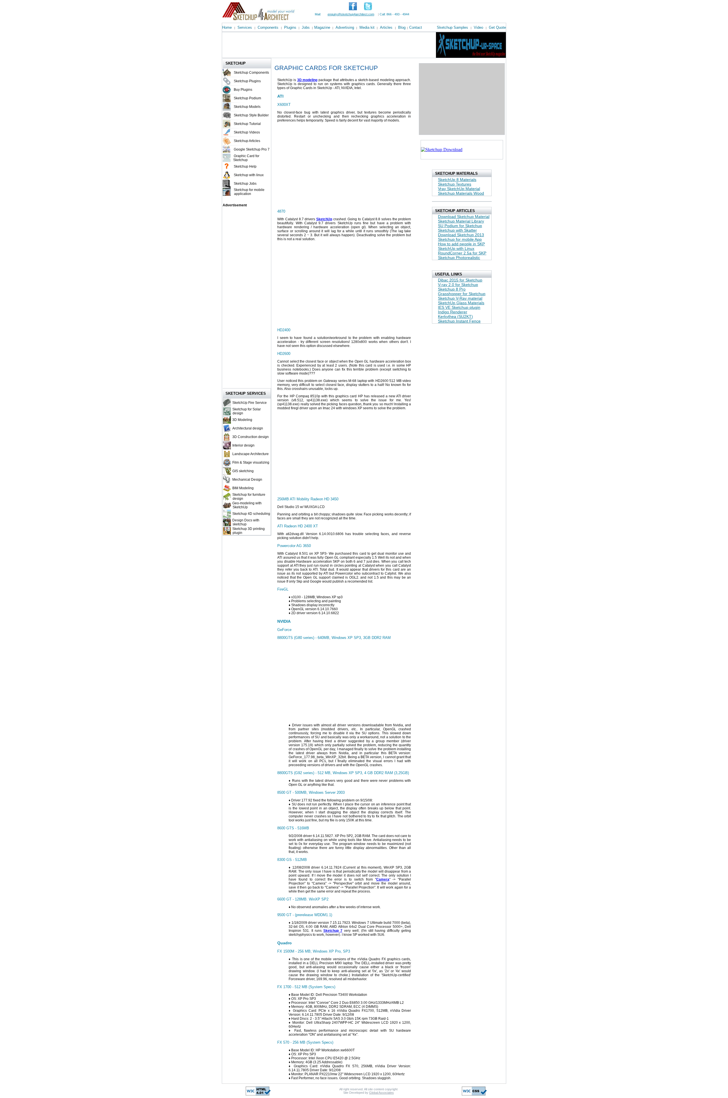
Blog (402, 27)
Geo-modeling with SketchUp (246, 505)
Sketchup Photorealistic (459, 257)
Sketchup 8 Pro (452, 289)
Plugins (290, 27)
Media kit (367, 27)
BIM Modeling (243, 488)
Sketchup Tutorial (247, 124)
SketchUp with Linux (456, 248)
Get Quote (497, 27)
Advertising (345, 27)
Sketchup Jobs (245, 184)
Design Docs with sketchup (245, 522)
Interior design (243, 445)
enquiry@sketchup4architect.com (351, 14)
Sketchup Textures (454, 184)
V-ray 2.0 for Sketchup (458, 284)
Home (227, 27)
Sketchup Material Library (461, 221)
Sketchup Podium (247, 98)
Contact (415, 27)
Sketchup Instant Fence (459, 321)
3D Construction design (250, 437)
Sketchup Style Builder (251, 115)
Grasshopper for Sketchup (461, 293)
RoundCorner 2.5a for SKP (462, 253)
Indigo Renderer (452, 312)
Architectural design (247, 428)
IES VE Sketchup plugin (459, 307)
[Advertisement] (325, 45)
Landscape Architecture (250, 454)
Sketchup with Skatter (457, 230)
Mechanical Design (247, 480)
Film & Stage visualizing (250, 462)
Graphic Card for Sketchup (245, 158)
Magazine (322, 27)
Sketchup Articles (247, 141)
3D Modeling (242, 420)
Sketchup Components (251, 73)
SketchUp (324, 219)
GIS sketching (243, 471)
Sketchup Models (247, 107)
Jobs (306, 27)
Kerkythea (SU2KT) (455, 316)
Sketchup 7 (332, 931)
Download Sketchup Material (463, 216)
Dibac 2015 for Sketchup (460, 280)
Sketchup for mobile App (460, 239)
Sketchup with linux (249, 175)
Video (478, 27)
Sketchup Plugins (247, 81)
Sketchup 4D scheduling (251, 514)
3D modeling (307, 80)
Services (244, 27)
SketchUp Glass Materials (461, 303)
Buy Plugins (243, 90)
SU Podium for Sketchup (460, 225)
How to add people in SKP (461, 244)
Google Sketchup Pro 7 (252, 149)
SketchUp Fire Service (249, 403)
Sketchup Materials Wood (461, 193)
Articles (386, 27)
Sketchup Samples (452, 27)
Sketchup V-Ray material (460, 298)
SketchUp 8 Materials (457, 179)
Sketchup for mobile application (248, 192)
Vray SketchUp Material (459, 188)
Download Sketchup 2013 (461, 235)
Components (268, 27)
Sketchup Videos (247, 132)
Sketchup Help (245, 166)
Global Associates (381, 1092)
